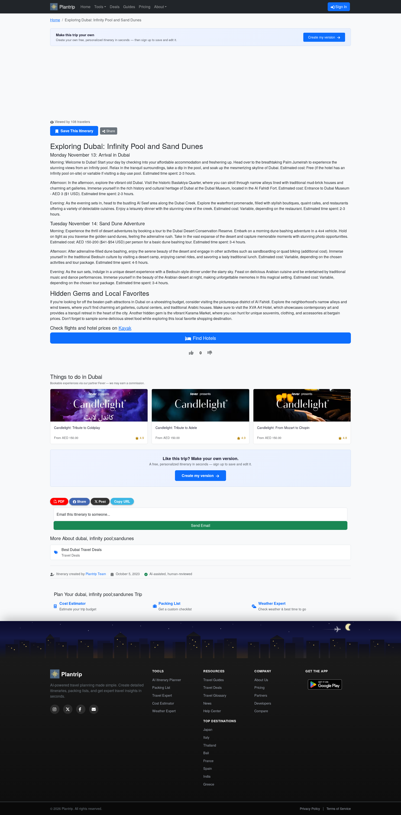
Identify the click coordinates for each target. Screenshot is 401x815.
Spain (207, 768)
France (208, 760)
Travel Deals (212, 687)
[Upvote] (191, 353)
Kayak (125, 327)
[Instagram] (54, 709)
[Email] (93, 709)
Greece (208, 784)
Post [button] (102, 501)
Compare (261, 710)
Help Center (212, 710)
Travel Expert (162, 695)
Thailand (209, 745)
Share (110, 131)
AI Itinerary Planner (166, 679)
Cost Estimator (163, 703)
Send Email (200, 525)
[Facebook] (80, 709)
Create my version (322, 37)
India (206, 776)
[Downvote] (210, 353)
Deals (115, 6)
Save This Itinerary (76, 130)
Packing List (161, 687)
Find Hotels (204, 338)
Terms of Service (339, 808)
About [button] (159, 6)
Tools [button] (98, 6)
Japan (207, 729)
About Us (261, 679)
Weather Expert (164, 710)
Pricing (144, 6)
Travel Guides (213, 679)
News (207, 703)
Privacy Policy (310, 808)
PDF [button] (61, 501)
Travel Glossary (214, 695)
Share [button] (81, 501)
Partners (260, 695)
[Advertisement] (200, 84)
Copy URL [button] (122, 501)
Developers (262, 703)
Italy (206, 737)
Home (86, 6)
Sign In (340, 6)
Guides (129, 6)
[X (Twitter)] (67, 709)
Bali (206, 752)
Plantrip (67, 6)
